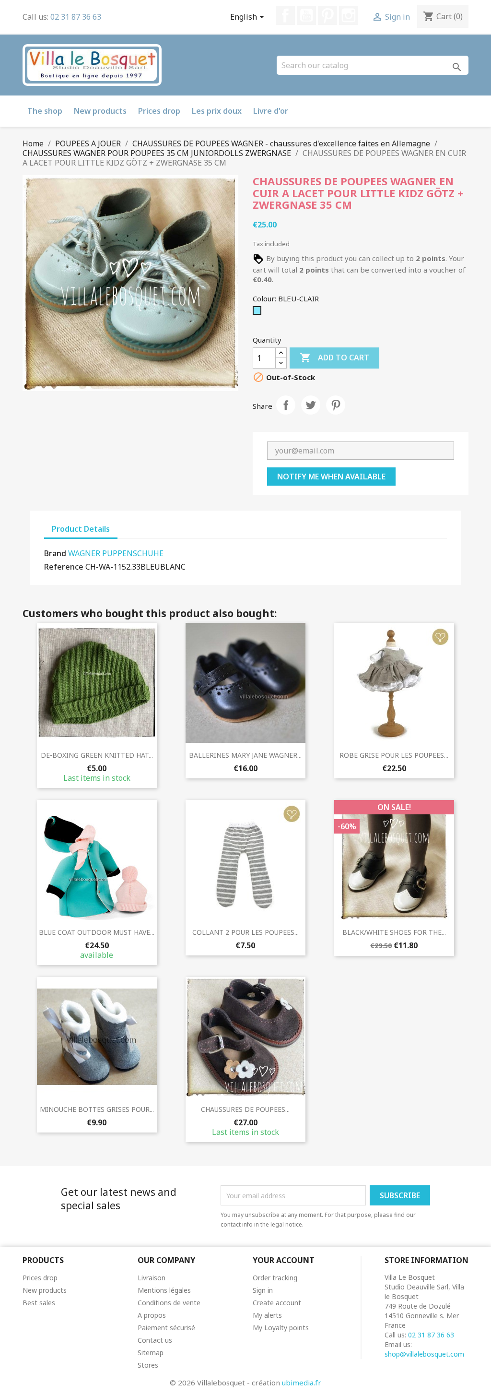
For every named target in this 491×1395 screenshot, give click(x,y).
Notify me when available (331, 476)
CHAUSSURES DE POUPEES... (245, 1109)
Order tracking (275, 1277)
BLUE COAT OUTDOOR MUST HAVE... (96, 932)
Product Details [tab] (81, 529)
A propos (152, 1315)
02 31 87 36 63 (75, 17)
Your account (284, 1260)
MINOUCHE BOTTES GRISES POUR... (97, 1109)
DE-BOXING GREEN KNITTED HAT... (97, 755)
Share (285, 405)
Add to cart (334, 357)
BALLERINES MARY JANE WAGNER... (245, 755)
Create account (277, 1302)
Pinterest (327, 15)
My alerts (267, 1315)
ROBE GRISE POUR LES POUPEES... (393, 755)
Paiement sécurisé (166, 1327)
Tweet (310, 405)
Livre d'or (270, 111)
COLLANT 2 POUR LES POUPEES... (245, 932)
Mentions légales (164, 1290)
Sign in (263, 1290)
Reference (63, 567)
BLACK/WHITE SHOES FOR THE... (394, 932)
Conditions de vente (169, 1302)
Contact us (155, 1340)
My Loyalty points (281, 1327)
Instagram (348, 15)
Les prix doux (217, 111)
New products (100, 111)
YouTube (306, 15)
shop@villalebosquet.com (424, 1354)
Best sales (39, 1302)
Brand (55, 553)
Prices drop (159, 111)
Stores (148, 1365)
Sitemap (151, 1352)
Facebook (285, 15)
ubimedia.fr (301, 1382)
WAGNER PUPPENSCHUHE (116, 553)
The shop (44, 111)
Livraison (151, 1277)
